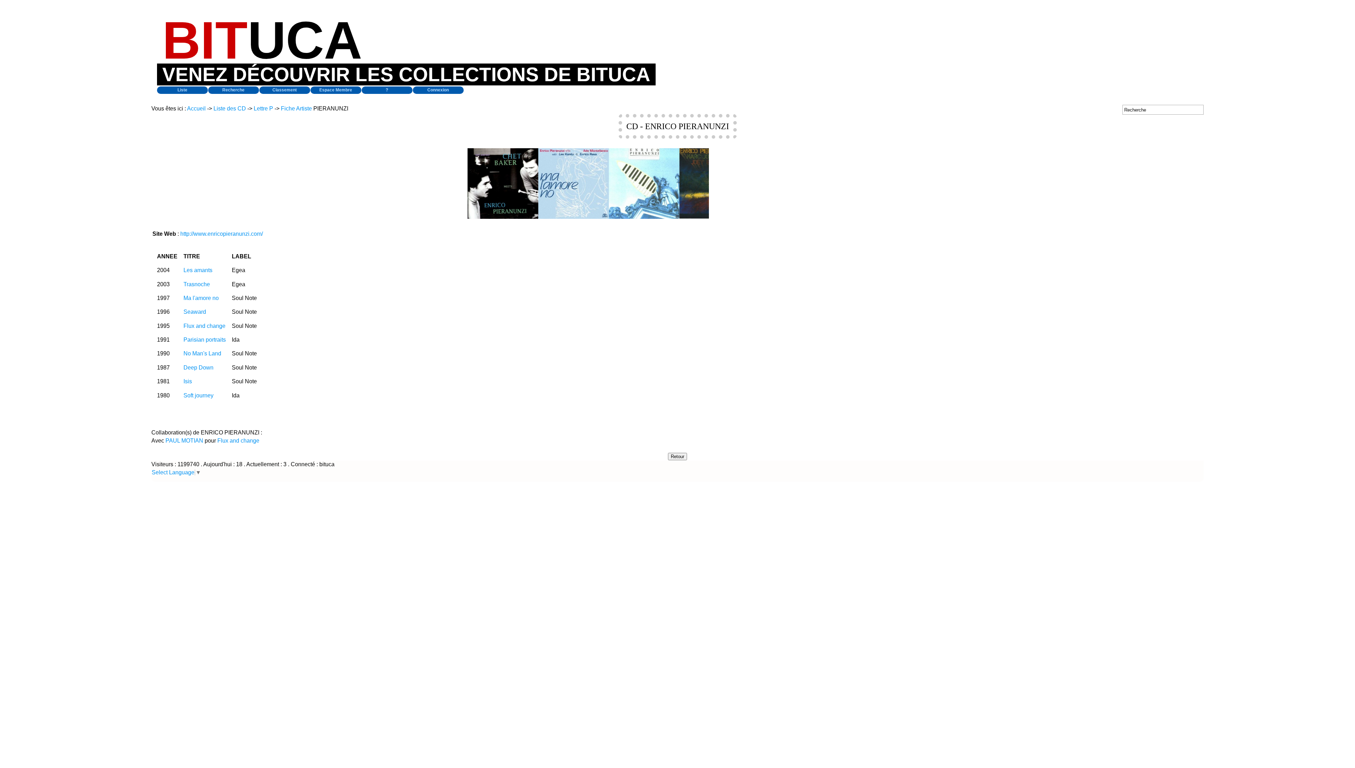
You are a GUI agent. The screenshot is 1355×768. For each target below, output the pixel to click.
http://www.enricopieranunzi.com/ (221, 234)
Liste (182, 90)
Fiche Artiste (296, 109)
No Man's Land (202, 353)
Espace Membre (335, 90)
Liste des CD (229, 109)
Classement (284, 90)
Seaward (194, 312)
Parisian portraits (204, 340)
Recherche (233, 90)
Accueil (196, 109)
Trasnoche (196, 284)
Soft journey (198, 395)
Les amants (197, 270)
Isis (187, 381)
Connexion (438, 90)
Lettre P (263, 109)
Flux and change (204, 326)
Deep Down (198, 368)
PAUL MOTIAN (184, 441)
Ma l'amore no (201, 298)
